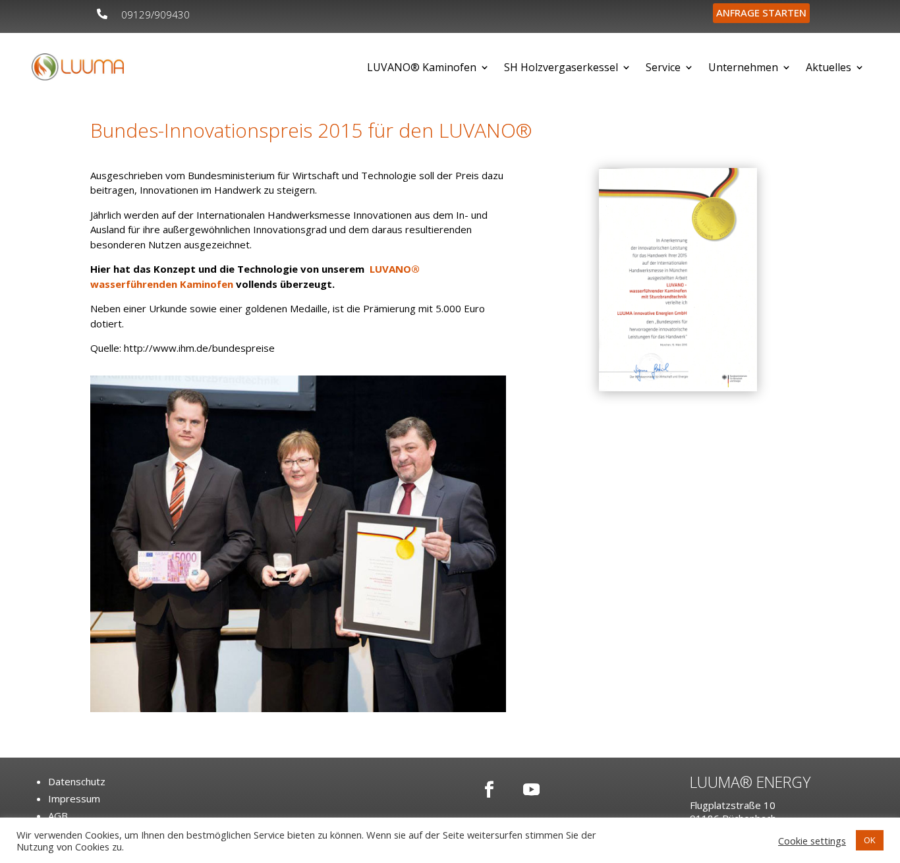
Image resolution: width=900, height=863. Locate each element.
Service (663, 67)
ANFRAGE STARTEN (761, 12)
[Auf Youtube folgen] (531, 789)
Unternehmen (743, 67)
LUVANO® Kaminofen (421, 67)
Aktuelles (828, 67)
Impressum (74, 798)
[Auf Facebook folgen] (488, 789)
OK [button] (870, 840)
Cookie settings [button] (812, 841)
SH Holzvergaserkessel (561, 67)
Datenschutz (76, 781)
